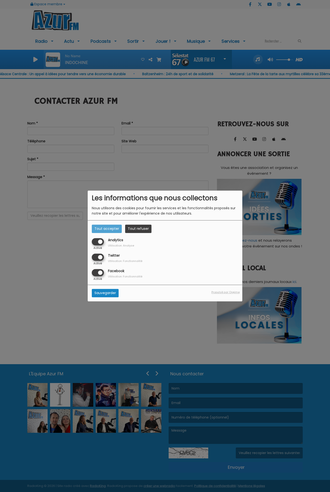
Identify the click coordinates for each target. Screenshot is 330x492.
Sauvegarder (105, 293)
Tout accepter (106, 228)
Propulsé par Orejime (225, 292)
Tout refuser (138, 228)
